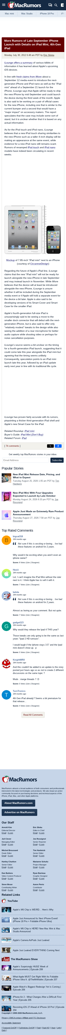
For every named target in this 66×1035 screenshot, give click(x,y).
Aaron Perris (38, 884)
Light (59, 1028)
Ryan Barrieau (39, 873)
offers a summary (18, 62)
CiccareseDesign (39, 263)
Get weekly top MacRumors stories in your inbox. (33, 454)
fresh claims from (29, 76)
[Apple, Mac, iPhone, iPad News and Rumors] (24, 9)
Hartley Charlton (9, 862)
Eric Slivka (48, 55)
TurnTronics (19, 691)
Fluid (39, 1028)
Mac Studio (26, 13)
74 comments (12, 446)
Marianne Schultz (40, 862)
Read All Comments (33, 715)
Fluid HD (45, 1028)
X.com (10, 833)
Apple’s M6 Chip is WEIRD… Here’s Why (33, 909)
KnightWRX (19, 660)
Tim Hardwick (39, 850)
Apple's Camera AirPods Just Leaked (31, 940)
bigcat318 (18, 536)
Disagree (35, 562)
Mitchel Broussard (10, 850)
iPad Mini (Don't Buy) (32, 434)
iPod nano (50, 147)
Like (28, 562)
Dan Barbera (7, 873)
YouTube (12, 900)
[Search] (57, 5)
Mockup (10, 260)
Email (4, 833)
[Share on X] (50, 446)
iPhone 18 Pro (47, 13)
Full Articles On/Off (26, 1028)
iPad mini (29, 431)
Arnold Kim (7, 827)
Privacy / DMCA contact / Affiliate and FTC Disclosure (24, 1018)
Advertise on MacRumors (19, 812)
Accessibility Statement (11, 1023)
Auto (53, 1028)
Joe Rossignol (39, 839)
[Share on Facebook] (58, 446)
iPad (24, 438)
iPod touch (33, 147)
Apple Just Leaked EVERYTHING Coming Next (36, 950)
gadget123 (18, 622)
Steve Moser (7, 884)
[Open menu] (4, 5)
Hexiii (16, 570)
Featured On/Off (9, 1028)
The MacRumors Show (24, 959)
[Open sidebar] (62, 5)
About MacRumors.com (18, 803)
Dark (4, 1030)
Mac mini (9, 13)
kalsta (16, 592)
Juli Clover (6, 839)
